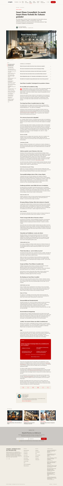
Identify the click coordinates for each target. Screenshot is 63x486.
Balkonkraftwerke (26, 450)
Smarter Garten (38, 2)
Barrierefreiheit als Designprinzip (10, 97)
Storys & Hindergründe (43, 2)
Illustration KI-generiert (10, 59)
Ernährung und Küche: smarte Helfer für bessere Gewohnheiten (12, 79)
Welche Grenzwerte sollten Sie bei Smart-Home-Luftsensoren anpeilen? (32, 66)
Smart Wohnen (30, 2)
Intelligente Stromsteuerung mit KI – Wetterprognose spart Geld (29, 423)
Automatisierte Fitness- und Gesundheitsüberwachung (27, 352)
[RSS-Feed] (7, 459)
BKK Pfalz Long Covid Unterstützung (34, 369)
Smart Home (17, 7)
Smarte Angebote (34, 2)
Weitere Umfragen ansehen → (35, 356)
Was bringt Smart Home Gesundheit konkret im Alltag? (12, 69)
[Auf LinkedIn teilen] (38, 387)
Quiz (36, 453)
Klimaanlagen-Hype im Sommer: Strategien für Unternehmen (47, 423)
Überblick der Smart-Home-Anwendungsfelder (28, 111)
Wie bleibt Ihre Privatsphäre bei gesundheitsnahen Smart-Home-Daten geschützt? (34, 78)
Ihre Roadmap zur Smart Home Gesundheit (11, 93)
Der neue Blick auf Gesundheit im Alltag (10, 67)
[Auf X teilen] (28, 387)
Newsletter (37, 456)
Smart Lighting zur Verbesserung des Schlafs (42, 348)
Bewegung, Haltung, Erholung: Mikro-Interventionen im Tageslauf (12, 82)
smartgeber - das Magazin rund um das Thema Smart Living (13, 449)
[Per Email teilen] (43, 387)
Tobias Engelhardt (25, 395)
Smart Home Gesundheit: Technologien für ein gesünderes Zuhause (11, 65)
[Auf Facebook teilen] (33, 387)
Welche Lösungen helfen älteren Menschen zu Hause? (12, 84)
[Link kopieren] (48, 387)
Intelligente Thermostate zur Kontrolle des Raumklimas (41, 352)
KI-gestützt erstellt (30, 27)
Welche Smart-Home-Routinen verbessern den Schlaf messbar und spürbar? (33, 71)
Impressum (37, 458)
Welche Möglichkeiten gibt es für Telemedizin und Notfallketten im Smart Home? (34, 76)
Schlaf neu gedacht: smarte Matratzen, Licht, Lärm (11, 73)
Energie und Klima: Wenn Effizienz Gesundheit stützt (11, 91)
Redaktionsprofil (24, 397)
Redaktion (36, 450)
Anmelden (44, 438)
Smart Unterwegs (26, 2)
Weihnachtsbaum (26, 465)
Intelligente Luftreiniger (26, 348)
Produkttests (26, 453)
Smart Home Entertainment (28, 376)
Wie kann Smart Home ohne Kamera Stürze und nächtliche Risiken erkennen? (33, 73)
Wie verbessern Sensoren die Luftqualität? (12, 71)
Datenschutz (37, 459)
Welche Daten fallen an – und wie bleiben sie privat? (12, 89)
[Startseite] (10, 2)
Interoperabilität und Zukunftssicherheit (10, 95)
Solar (24, 462)
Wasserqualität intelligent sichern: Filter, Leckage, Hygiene (11, 76)
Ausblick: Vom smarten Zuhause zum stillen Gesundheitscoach (11, 100)
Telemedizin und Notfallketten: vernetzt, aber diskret (12, 87)
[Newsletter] (9, 459)
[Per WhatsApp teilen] (23, 387)
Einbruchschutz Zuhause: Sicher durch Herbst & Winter (14, 423)
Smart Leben (23, 2)
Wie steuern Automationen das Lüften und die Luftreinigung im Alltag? (32, 68)
